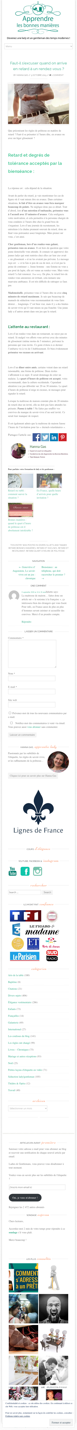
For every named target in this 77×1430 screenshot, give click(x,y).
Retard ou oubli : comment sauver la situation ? (17, 494)
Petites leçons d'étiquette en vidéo (25, 1070)
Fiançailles (13, 1015)
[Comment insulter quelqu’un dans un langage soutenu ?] (53, 1309)
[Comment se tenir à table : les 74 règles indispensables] (53, 1340)
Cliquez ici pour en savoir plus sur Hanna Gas (33, 775)
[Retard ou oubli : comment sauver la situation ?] (20, 481)
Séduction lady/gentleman (21, 1076)
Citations (12, 988)
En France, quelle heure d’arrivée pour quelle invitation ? (49, 494)
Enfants (12, 1009)
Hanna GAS (22, 75)
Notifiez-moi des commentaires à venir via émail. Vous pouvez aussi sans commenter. (36, 725)
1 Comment (57, 75)
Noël (10, 1063)
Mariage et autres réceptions (22, 1056)
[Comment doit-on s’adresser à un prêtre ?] (23, 1278)
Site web (12, 700)
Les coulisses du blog (19, 1036)
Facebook (37, 437)
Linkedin (54, 437)
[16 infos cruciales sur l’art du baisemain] (53, 1371)
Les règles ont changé (19, 1042)
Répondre (26, 621)
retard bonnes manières (22, 548)
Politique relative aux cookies (17, 1416)
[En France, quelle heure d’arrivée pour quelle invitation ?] (49, 481)
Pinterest (63, 437)
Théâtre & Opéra (16, 1083)
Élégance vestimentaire (19, 1002)
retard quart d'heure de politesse (45, 551)
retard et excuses (47, 548)
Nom (11, 673)
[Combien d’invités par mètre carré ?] (23, 1309)
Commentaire (16, 638)
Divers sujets (46, 545)
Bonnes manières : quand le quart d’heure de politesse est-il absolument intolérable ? (20, 525)
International (14, 1029)
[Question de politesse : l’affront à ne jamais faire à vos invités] (23, 1340)
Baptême (12, 982)
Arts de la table (15, 975)
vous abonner (34, 727)
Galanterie (13, 1022)
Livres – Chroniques (18, 1049)
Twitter (45, 437)
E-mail (12, 686)
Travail (11, 1090)
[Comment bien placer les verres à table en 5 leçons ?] (23, 1371)
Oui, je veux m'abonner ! (25, 1197)
